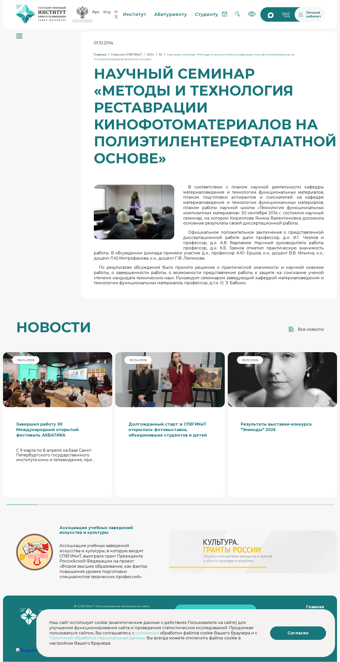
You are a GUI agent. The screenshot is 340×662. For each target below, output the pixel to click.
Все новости (311, 329)
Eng (107, 12)
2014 (150, 54)
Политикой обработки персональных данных (97, 638)
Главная (100, 54)
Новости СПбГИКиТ (126, 54)
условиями (147, 633)
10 (160, 54)
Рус (95, 12)
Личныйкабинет (313, 14)
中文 (116, 14)
